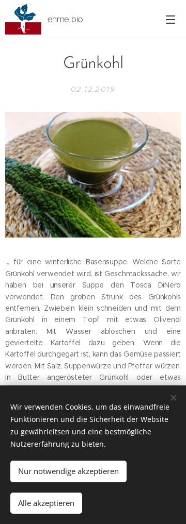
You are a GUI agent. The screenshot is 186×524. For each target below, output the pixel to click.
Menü (170, 19)
